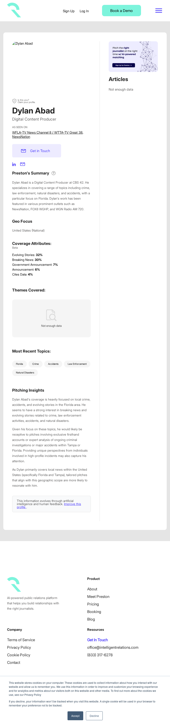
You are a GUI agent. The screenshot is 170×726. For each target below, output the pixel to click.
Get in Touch (40, 151)
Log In (84, 11)
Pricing (93, 604)
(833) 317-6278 (100, 655)
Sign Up (69, 11)
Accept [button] (75, 716)
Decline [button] (94, 716)
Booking (94, 611)
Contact (13, 662)
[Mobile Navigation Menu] (158, 10)
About (92, 589)
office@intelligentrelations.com (112, 647)
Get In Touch (97, 640)
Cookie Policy (18, 655)
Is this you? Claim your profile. (26, 101)
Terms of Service (21, 640)
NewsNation (21, 137)
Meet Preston (98, 596)
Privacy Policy (19, 647)
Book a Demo (121, 10)
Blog (91, 619)
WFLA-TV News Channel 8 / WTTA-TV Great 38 (47, 132)
